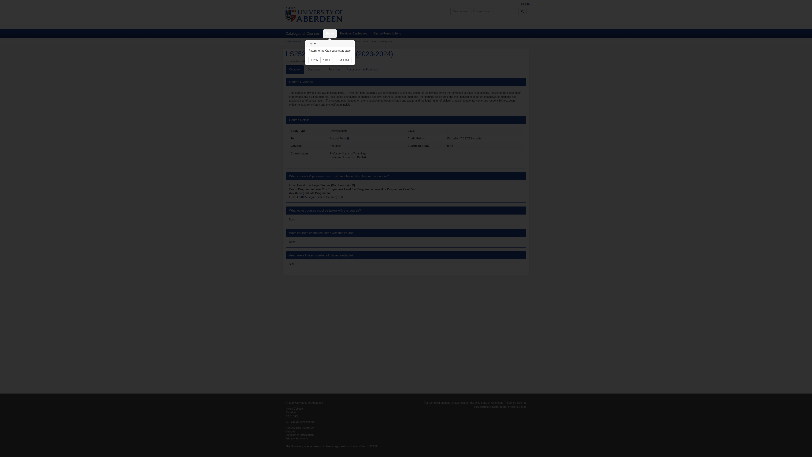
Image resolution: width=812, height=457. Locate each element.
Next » (326, 59)
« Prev (314, 59)
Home (330, 33)
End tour (344, 59)
